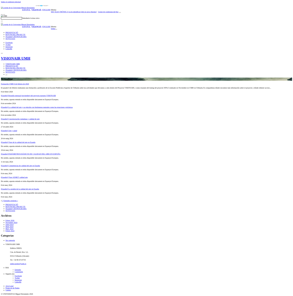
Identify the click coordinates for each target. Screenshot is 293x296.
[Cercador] (120, 12)
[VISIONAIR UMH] (42, 8)
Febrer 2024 (9, 231)
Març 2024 (9, 229)
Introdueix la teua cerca (31, 18)
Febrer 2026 (9, 220)
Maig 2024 (9, 227)
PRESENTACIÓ (11, 33)
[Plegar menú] (56, 29)
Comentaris (19, 272)
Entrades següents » (11, 201)
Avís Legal (9, 286)
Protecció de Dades (12, 288)
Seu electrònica (59, 12)
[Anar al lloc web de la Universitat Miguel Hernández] (18, 8)
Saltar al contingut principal (11, 2)
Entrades (18, 270)
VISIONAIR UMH (15, 58)
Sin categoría (10, 240)
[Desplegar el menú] (4, 14)
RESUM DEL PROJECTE (15, 35)
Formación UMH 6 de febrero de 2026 (15, 84)
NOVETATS (10, 39)
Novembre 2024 (11, 223)
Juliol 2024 (9, 225)
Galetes (8, 290)
